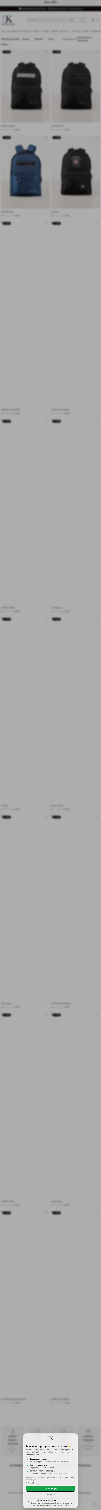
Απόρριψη (50, 1494)
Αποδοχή (52, 1488)
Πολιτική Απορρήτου (34, 1483)
